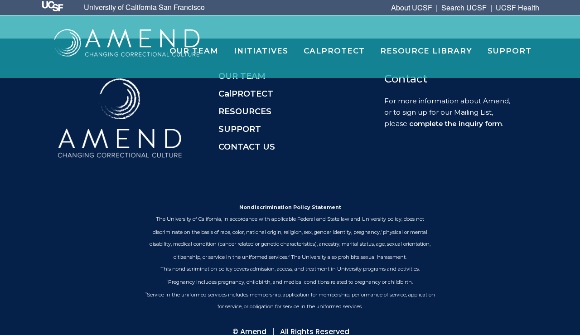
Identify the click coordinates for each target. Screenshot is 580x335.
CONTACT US (246, 147)
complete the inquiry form (455, 123)
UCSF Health (517, 7)
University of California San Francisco (144, 7)
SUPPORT (239, 129)
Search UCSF (464, 7)
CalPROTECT (245, 94)
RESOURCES (244, 112)
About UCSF (411, 7)
